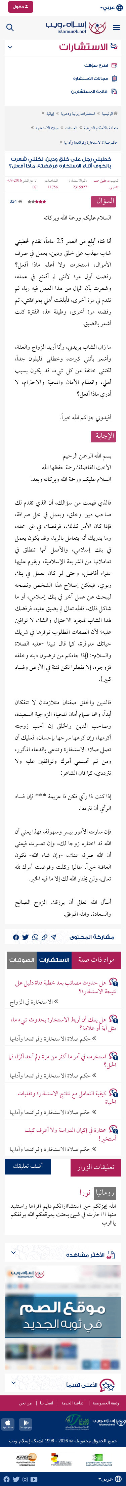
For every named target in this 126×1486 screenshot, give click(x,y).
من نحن (25, 1403)
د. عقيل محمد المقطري (106, 184)
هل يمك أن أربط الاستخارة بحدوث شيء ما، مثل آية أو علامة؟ (63, 1024)
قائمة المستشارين (89, 91)
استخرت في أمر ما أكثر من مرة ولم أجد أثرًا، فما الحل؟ (62, 1061)
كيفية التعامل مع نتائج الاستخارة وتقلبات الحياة (66, 1098)
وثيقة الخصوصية (106, 1403)
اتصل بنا (46, 1403)
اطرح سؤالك (96, 65)
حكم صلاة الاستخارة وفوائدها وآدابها (51, 1039)
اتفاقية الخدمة (72, 1403)
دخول (19, 6)
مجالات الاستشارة (90, 78)
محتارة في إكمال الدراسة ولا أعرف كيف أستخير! (70, 1135)
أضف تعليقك (28, 1166)
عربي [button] (109, 7)
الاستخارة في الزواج (32, 1002)
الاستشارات (84, 47)
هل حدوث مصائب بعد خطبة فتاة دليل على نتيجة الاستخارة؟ (65, 987)
